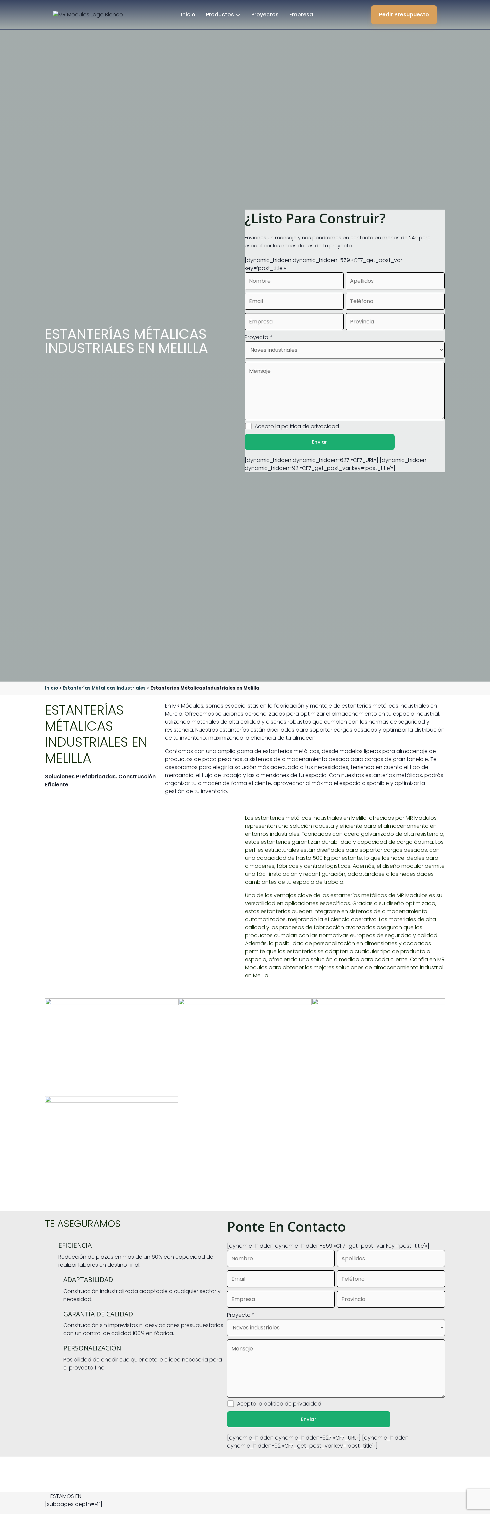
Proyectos (265, 14)
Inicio (188, 14)
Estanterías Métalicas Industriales (104, 688)
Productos (220, 14)
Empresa (301, 14)
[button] (245, 1496)
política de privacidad (310, 426)
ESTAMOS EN (65, 1496)
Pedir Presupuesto (404, 14)
